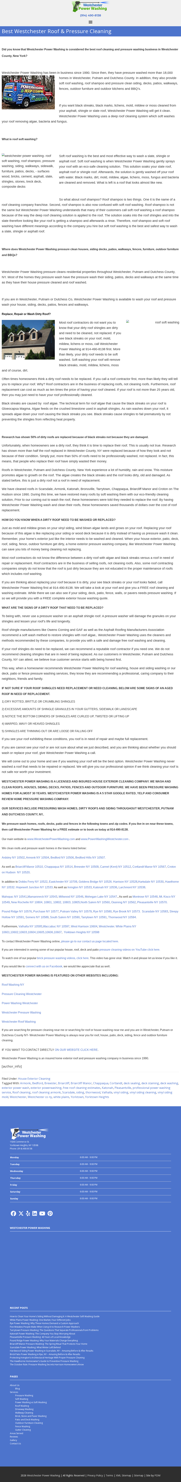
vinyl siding (121, 1092)
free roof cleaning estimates (81, 1088)
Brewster (50, 1083)
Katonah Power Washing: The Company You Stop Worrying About (42, 1333)
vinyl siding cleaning (143, 1092)
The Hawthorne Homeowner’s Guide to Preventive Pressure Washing (44, 1361)
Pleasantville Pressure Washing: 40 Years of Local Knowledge (40, 1337)
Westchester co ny (40, 1097)
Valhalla (107, 1092)
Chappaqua (100, 1083)
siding (80, 1092)
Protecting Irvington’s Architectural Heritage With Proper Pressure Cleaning (47, 1357)
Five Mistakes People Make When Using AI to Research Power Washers (45, 1326)
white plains (61, 1097)
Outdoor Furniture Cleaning (29, 1422)
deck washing (169, 1083)
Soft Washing (21, 1398)
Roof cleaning (21, 1092)
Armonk (25, 1083)
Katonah (107, 1088)
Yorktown (77, 1097)
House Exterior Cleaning (34, 1079)
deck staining (150, 1083)
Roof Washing (22, 1405)
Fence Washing (22, 1426)
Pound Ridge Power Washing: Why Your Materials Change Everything (44, 1340)
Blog (17, 1388)
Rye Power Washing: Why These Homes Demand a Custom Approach (44, 1323)
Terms (109, 1475)
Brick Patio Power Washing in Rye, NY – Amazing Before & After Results (45, 1354)
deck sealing (132, 1083)
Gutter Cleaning (23, 1429)
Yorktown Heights (97, 1097)
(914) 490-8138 (90, 15)
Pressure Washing (24, 1395)
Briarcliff (63, 1083)
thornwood (93, 1092)
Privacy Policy (95, 1475)
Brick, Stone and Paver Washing (30, 1416)
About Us (14, 1385)
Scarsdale (68, 1092)
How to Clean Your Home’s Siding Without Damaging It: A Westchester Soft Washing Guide (55, 1316)
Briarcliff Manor (81, 1083)
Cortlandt (116, 1083)
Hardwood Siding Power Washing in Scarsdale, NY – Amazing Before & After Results (51, 1350)
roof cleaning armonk (46, 1092)
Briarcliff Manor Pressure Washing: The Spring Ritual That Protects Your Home (48, 1343)
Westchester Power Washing (43, 1475)
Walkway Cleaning (24, 1412)
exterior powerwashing (46, 1088)
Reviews (14, 1436)
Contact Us (15, 1443)
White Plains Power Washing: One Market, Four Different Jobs (40, 1319)
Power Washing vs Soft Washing (31, 1402)
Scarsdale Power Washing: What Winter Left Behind (35, 1347)
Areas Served (16, 1433)
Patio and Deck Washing (27, 1419)
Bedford (37, 1083)
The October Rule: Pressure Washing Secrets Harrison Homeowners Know (47, 1364)
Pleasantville (123, 1088)
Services (14, 1392)
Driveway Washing (24, 1409)
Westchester (18, 1097)
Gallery (13, 1440)
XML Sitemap (123, 1475)
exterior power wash (15, 1088)
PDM (157, 1475)
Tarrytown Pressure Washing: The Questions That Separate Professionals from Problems (54, 1330)
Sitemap (138, 1475)
